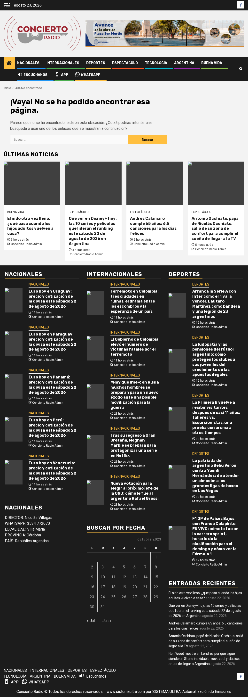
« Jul (91, 620)
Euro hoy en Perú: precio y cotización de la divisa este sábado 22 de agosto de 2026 (52, 427)
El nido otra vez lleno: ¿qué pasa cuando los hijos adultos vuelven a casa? (30, 226)
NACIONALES (28, 63)
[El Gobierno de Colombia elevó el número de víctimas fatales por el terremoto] (95, 348)
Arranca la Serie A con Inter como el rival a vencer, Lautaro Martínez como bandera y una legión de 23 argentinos (216, 304)
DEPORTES (95, 63)
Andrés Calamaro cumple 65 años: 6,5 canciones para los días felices (153, 226)
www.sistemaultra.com (126, 691)
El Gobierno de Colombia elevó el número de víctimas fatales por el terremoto (134, 347)
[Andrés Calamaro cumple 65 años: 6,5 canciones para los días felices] (154, 183)
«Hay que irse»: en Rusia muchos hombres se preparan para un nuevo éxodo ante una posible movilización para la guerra (134, 395)
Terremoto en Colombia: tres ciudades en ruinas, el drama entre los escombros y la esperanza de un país (134, 301)
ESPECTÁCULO (125, 63)
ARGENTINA (184, 63)
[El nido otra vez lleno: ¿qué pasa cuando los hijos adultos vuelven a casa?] (32, 183)
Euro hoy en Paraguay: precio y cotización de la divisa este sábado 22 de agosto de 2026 (52, 342)
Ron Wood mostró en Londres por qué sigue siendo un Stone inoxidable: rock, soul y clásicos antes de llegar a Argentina (204, 659)
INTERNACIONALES (62, 63)
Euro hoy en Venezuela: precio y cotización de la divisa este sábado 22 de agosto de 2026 (52, 470)
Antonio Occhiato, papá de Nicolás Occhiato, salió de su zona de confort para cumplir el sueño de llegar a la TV (215, 228)
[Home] (9, 63)
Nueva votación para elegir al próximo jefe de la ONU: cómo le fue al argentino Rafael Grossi (134, 491)
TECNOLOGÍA (156, 63)
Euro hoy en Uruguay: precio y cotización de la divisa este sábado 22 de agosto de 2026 (52, 299)
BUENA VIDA (211, 63)
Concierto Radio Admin (26, 244)
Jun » (106, 620)
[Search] (241, 69)
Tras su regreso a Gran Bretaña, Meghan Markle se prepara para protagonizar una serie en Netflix (133, 445)
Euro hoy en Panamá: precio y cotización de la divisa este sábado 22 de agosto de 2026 (52, 384)
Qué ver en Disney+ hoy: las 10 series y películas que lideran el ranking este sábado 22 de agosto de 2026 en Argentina (93, 231)
